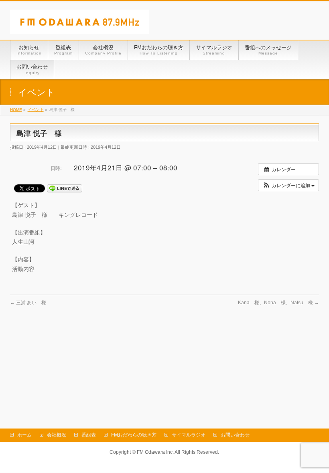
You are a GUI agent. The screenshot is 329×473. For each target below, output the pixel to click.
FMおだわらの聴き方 (133, 435)
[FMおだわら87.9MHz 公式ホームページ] (79, 24)
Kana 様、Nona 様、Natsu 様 (278, 302)
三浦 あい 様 (28, 302)
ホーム (24, 435)
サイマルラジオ (188, 435)
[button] (288, 185)
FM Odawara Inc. (155, 452)
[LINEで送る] (64, 188)
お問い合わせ (235, 435)
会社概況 (56, 435)
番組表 (88, 435)
